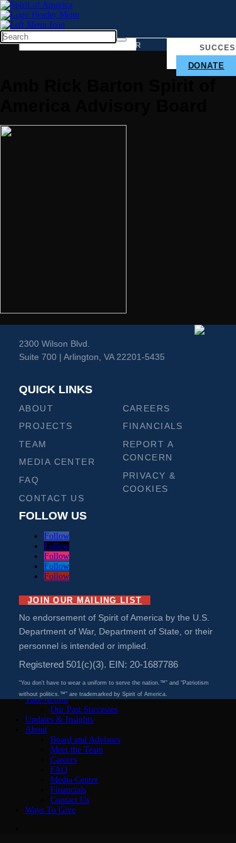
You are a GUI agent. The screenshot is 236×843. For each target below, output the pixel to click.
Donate (206, 65)
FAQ (29, 480)
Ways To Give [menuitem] (50, 810)
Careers (147, 408)
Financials (153, 426)
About (36, 408)
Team (33, 444)
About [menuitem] (36, 729)
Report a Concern (148, 450)
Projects (45, 426)
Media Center (57, 462)
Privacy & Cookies (149, 482)
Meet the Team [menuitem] (76, 749)
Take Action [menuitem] (46, 699)
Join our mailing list (85, 600)
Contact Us (51, 498)
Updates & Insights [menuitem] (59, 719)
